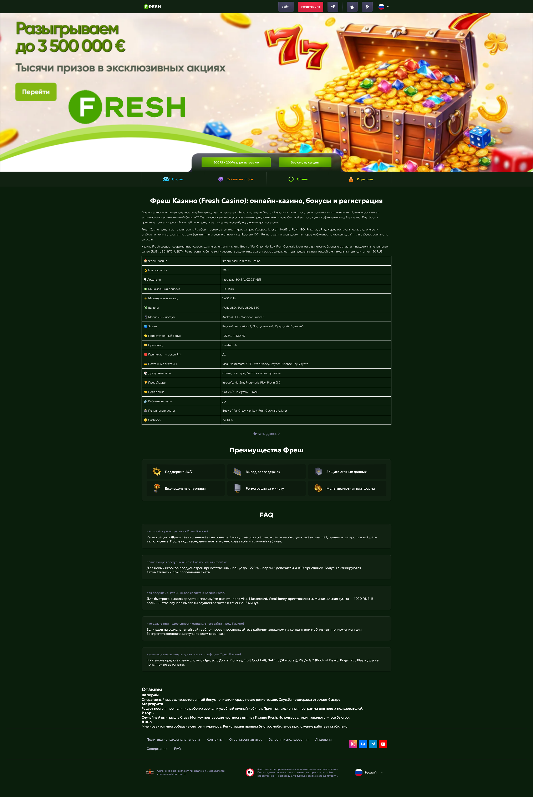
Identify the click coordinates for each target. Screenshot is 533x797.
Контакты (215, 739)
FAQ (177, 748)
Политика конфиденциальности (173, 739)
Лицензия (323, 739)
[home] (152, 7)
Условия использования (289, 739)
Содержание (157, 748)
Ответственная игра (245, 739)
